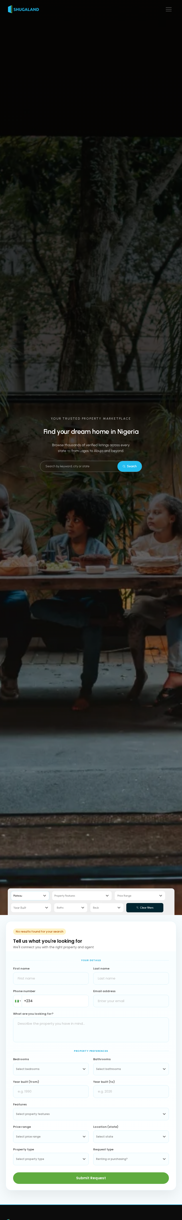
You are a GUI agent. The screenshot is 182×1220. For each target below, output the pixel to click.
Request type (103, 1149)
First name (21, 968)
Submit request (91, 1178)
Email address (104, 991)
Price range (22, 1127)
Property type (23, 1149)
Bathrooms (102, 1059)
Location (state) (105, 1127)
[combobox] (132, 896)
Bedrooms (21, 1059)
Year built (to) (104, 1082)
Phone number (24, 991)
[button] (168, 9)
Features (20, 1104)
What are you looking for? (33, 1014)
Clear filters (146, 907)
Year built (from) (26, 1082)
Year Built (19, 908)
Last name (101, 968)
